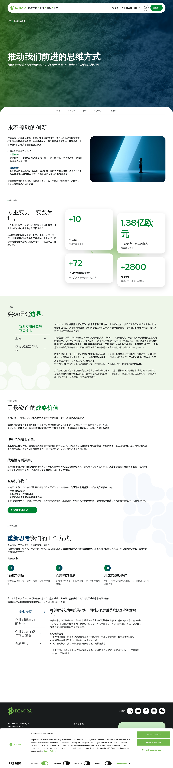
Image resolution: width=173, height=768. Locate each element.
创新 (49, 7)
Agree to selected (153, 742)
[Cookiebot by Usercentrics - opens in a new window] (15, 763)
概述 (58, 110)
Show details (121, 763)
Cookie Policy (49, 751)
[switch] (66, 763)
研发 (84, 110)
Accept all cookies (153, 735)
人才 (56, 7)
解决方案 (32, 7)
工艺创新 (113, 110)
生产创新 (71, 110)
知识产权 (98, 110)
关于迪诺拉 (126, 7)
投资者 (115, 7)
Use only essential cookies (153, 750)
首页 (9, 21)
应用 (42, 7)
